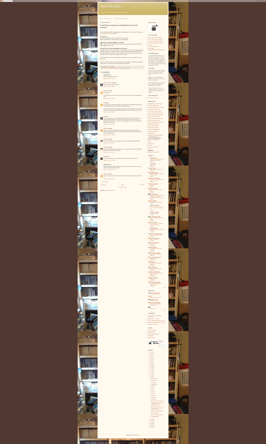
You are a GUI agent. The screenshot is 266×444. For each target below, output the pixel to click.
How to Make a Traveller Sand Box (155, 39)
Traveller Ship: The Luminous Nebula (155, 122)
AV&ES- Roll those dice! (155, 293)
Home (100, 18)
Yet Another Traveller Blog (155, 257)
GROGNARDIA (153, 201)
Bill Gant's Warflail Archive (153, 152)
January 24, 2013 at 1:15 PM (109, 78)
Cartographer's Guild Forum (153, 109)
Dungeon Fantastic (154, 188)
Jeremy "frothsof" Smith (108, 82)
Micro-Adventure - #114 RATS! (156, 268)
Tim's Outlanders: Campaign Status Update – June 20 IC (156, 180)
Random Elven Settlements (153, 127)
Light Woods (150, 143)
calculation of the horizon (107, 33)
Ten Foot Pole (153, 163)
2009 (151, 425)
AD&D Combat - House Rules (155, 254)
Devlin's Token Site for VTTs (154, 116)
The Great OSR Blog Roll (153, 105)
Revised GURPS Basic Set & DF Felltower (156, 190)
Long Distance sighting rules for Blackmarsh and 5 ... (157, 403)
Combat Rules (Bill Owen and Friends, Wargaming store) (156, 49)
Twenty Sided (153, 168)
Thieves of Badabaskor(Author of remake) (156, 320)
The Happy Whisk (154, 228)
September (153, 384)
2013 (151, 376)
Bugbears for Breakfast (155, 178)
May (152, 391)
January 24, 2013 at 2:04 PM (109, 112)
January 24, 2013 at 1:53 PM (109, 98)
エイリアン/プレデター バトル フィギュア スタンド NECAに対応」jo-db (157, 208)
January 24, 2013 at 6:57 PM (109, 152)
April (152, 393)
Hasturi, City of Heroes (154, 239)
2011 (151, 421)
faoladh (105, 156)
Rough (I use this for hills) (153, 147)
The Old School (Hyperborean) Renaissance (155, 263)
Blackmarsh (106, 68)
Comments (162, 346)
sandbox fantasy (127, 68)
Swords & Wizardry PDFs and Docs (155, 41)
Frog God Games (151, 337)
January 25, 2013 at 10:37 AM (109, 169)
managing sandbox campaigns (118, 68)
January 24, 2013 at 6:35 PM (109, 142)
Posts (161, 343)
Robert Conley (106, 90)
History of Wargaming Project (156, 234)
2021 (151, 361)
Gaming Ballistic (153, 247)
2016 (151, 371)
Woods (149, 141)
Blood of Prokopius (154, 277)
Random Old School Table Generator (155, 118)
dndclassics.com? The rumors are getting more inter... (157, 408)
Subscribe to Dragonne (154, 213)
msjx (151, 296)
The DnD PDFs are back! (156, 406)
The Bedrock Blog (153, 172)
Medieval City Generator (153, 131)
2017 (151, 369)
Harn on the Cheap (154, 412)
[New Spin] (152, 185)
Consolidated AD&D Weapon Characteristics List (155, 284)
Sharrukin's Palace (154, 299)
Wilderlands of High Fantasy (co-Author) (156, 322)
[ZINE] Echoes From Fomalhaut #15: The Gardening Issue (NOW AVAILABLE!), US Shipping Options (157, 196)
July (152, 388)
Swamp (149, 149)
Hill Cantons (152, 262)
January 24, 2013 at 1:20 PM (109, 86)
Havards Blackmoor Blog (155, 216)
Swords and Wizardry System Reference (156, 107)
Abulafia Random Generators (154, 129)
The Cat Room (152, 243)
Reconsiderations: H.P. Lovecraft (156, 202)
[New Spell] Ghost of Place (155, 294)
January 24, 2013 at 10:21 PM (109, 160)
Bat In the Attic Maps (152, 324)
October (152, 382)
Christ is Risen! (153, 278)
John (104, 116)
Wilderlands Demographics (153, 124)
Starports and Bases (153, 258)
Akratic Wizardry (153, 222)
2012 (151, 419)
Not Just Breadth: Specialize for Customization (156, 249)
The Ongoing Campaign (155, 253)
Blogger (138, 435)
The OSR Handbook (155, 416)
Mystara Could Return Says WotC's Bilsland (156, 218)
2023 (151, 358)
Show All (164, 287)
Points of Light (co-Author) (153, 318)
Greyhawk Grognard (154, 212)
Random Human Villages (153, 126)
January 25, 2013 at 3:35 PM (109, 179)
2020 (151, 363)
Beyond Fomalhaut (154, 194)
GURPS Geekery (151, 133)
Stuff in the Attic (108, 18)
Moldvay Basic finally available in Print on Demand (156, 273)
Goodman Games (151, 332)
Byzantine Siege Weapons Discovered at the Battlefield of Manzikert (157, 159)
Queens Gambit (153, 164)
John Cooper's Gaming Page (153, 139)
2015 (151, 373)
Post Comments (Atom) (110, 190)
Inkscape (150, 44)
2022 (151, 360)
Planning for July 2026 (154, 300)
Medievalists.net (153, 158)
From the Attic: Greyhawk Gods (157, 411)
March (152, 395)
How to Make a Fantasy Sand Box (155, 37)
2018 (151, 367)
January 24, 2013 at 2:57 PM (109, 124)
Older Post (142, 184)
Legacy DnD (110, 68)
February (153, 397)
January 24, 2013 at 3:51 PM (109, 134)
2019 (151, 365)
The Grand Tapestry (154, 184)
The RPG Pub (151, 335)
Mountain (150, 145)
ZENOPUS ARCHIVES (155, 272)
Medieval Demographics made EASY (155, 114)
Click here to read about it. (153, 97)
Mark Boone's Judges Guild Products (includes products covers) (155, 135)
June (152, 390)
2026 (151, 352)
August (152, 386)
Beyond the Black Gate (154, 238)
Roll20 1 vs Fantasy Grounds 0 (157, 414)
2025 (151, 354)
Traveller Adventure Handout (154, 120)
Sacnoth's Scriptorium (154, 242)
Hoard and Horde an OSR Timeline (155, 103)
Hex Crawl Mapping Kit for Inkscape (155, 43)
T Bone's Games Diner (154, 205)
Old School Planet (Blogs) (153, 46)
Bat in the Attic (110, 6)
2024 (151, 356)
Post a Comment (105, 181)
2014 (151, 375)
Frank (104, 103)
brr (150, 307)
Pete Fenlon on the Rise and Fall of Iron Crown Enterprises (156, 224)
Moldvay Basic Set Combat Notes (157, 401)
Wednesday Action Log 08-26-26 (156, 169)
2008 (151, 427)
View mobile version (122, 187)
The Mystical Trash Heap (155, 282)
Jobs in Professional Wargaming (156, 235)
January (152, 399)
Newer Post (103, 184)
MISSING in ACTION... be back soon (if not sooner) (157, 230)
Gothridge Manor (153, 267)
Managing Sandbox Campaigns (121, 18)
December (153, 378)
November (153, 380)
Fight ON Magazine (152, 330)
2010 (151, 423)
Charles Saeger (106, 139)
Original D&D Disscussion (153, 334)
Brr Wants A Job (153, 308)
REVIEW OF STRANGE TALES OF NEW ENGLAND (157, 174)
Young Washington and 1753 (155, 297)
